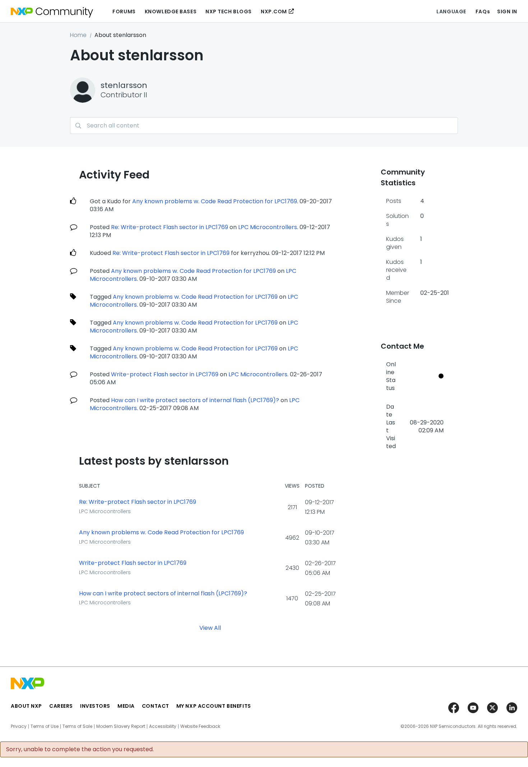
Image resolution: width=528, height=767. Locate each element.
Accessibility (162, 726)
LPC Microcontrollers (267, 227)
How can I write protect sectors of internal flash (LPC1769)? (195, 400)
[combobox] (264, 125)
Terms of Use (45, 726)
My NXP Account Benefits (213, 706)
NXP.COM (274, 11)
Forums (123, 11)
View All (210, 627)
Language (451, 11)
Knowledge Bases (170, 11)
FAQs (483, 11)
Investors (95, 706)
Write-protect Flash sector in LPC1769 (164, 374)
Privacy (19, 726)
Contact (155, 706)
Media (126, 706)
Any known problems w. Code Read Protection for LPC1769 (214, 201)
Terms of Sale (77, 726)
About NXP (26, 706)
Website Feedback (200, 726)
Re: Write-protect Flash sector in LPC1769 (169, 227)
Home (78, 35)
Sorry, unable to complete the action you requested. (80, 749)
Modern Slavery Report (120, 726)
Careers (61, 706)
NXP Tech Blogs (228, 11)
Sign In (507, 11)
